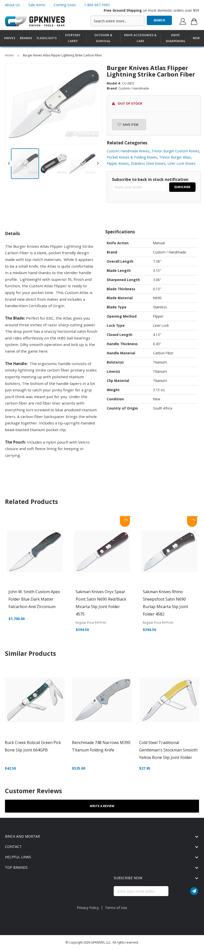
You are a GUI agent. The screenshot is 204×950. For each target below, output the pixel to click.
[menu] (102, 38)
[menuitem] (9, 38)
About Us (12, 4)
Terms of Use (116, 907)
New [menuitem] (196, 38)
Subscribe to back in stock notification (150, 179)
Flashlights (47, 38)
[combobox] (117, 21)
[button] (54, 163)
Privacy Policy (88, 907)
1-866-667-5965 (97, 4)
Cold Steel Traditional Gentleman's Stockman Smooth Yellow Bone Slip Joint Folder (168, 750)
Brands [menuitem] (26, 38)
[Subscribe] (194, 891)
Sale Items (36, 4)
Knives (9, 38)
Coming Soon (65, 4)
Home (9, 55)
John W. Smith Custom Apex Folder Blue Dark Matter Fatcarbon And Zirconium (34, 599)
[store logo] (35, 21)
